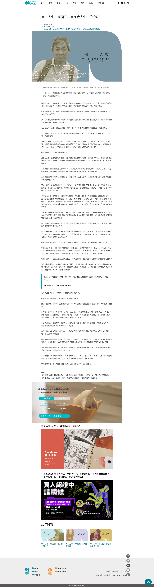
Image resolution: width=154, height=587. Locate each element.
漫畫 (74, 3)
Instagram (122, 3)
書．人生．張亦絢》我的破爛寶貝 (76, 545)
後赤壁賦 (97, 29)
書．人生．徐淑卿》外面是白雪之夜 (52, 545)
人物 (66, 3)
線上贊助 (107, 575)
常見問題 (125, 575)
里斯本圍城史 (53, 29)
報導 (50, 3)
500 (64, 403)
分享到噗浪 (128, 574)
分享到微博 (128, 565)
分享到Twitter (128, 561)
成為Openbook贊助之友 (51, 416)
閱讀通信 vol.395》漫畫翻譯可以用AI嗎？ (61, 426)
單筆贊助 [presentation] (62, 398)
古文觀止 (85, 29)
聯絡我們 (37, 575)
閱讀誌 (27, 571)
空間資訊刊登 (61, 571)
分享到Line (128, 570)
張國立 (46, 24)
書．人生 (48, 93)
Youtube (125, 3)
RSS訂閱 (125, 571)
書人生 (46, 29)
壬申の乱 (70, 29)
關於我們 (37, 568)
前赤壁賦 (91, 29)
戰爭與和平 (60, 29)
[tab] (46, 398)
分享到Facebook (128, 556)
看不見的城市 (78, 29)
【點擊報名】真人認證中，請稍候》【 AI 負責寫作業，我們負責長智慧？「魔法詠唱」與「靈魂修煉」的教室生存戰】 (75, 476)
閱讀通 (91, 3)
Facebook (118, 3)
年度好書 (101, 3)
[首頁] (30, 3)
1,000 (48, 408)
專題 (82, 3)
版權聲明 (37, 571)
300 (47, 403)
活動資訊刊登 (61, 568)
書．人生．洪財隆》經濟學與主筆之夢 (100, 545)
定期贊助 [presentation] (46, 398)
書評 (42, 3)
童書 (58, 3)
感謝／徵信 (116, 575)
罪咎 (66, 29)
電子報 (116, 571)
